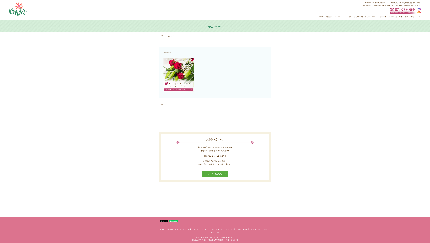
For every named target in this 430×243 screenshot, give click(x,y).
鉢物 (400, 17)
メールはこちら (215, 174)
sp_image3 (164, 104)
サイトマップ (215, 232)
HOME (321, 17)
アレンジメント (340, 17)
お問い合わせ (409, 17)
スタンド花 (393, 17)
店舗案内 (329, 17)
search (418, 16)
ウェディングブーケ (379, 17)
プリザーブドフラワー (362, 17)
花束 (350, 17)
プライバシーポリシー (262, 229)
